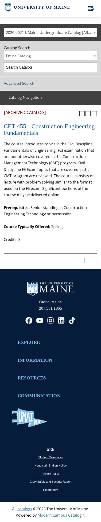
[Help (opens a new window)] (94, 113)
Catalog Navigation (25, 97)
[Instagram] (50, 320)
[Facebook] (28, 320)
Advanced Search (19, 83)
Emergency (50, 490)
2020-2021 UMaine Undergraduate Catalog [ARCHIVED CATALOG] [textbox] (51, 32)
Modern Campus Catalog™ (61, 515)
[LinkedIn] (61, 320)
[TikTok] (72, 320)
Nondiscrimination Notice (51, 465)
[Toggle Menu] (91, 8)
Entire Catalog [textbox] (18, 56)
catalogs (24, 508)
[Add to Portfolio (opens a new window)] (82, 113)
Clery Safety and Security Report (50, 481)
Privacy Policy (50, 473)
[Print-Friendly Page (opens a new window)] (88, 113)
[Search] (92, 67)
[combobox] (50, 32)
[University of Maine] (37, 10)
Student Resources (50, 457)
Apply (50, 449)
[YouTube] (39, 320)
